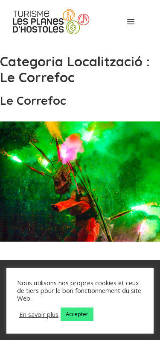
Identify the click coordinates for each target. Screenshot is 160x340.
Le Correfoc (33, 100)
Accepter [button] (77, 314)
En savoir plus (38, 314)
